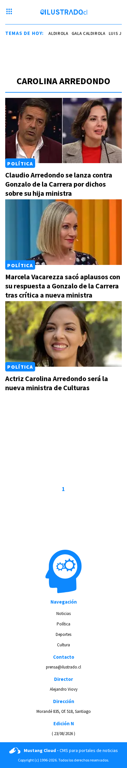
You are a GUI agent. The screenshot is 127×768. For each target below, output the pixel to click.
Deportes (63, 634)
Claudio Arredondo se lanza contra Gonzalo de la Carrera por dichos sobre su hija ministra (58, 184)
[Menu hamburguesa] (9, 12)
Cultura (63, 645)
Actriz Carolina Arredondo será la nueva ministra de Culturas (56, 383)
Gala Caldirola (50, 33)
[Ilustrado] (63, 12)
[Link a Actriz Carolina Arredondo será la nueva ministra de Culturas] (63, 334)
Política (20, 163)
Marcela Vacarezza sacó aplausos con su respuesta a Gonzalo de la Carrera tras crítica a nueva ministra (62, 286)
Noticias (63, 613)
